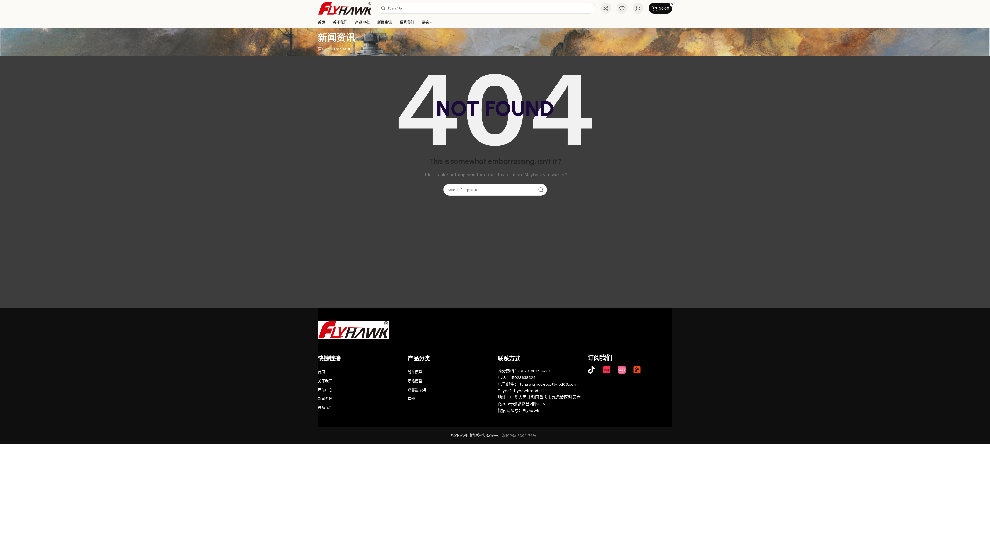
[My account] (638, 8)
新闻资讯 (325, 398)
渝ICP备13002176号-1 (521, 435)
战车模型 (415, 372)
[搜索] (541, 190)
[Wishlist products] (622, 8)
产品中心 (325, 390)
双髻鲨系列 (417, 390)
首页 (322, 49)
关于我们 (325, 381)
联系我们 (325, 407)
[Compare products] (606, 8)
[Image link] (353, 329)
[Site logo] (345, 8)
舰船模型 (415, 381)
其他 (411, 398)
